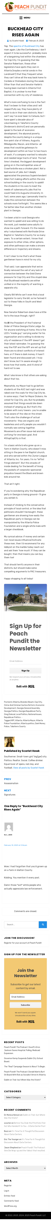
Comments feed (11, 1201)
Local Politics (21, 714)
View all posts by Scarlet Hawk (28, 767)
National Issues (34, 714)
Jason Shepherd (11, 1147)
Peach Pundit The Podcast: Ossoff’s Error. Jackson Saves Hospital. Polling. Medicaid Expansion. (22, 1050)
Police (6, 726)
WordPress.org (10, 1206)
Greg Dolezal (9, 714)
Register (8, 1185)
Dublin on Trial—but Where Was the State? (22, 1080)
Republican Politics (12, 717)
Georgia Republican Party (30, 711)
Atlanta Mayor (29, 720)
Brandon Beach (27, 702)
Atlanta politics (27, 723)
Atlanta (16, 702)
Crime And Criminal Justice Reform (19, 705)
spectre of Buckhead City (26, 46)
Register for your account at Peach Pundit (23, 943)
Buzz (6, 1131)
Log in (6, 1191)
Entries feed (9, 1196)
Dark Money (40, 723)
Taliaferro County (18, 726)
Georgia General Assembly (28, 708)
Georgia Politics (11, 711)
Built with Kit (25, 686)
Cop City (38, 702)
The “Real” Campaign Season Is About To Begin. (24, 1066)
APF (12, 720)
